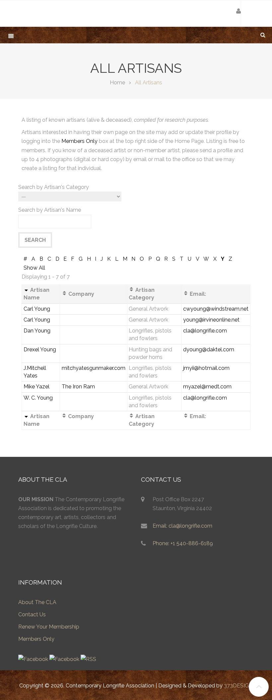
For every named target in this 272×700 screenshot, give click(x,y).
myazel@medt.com (207, 386)
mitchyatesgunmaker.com (93, 368)
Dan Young (37, 331)
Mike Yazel (36, 386)
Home (117, 82)
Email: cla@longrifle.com (182, 526)
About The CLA (37, 602)
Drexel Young (40, 349)
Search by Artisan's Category (53, 187)
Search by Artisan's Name (49, 210)
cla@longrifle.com (205, 331)
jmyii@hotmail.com (206, 368)
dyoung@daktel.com (208, 349)
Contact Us (32, 614)
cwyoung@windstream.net (215, 309)
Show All (34, 268)
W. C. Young (38, 398)
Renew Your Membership (48, 627)
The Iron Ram (78, 386)
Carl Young (37, 309)
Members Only (79, 141)
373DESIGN (238, 685)
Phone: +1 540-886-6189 (183, 543)
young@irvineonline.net (211, 320)
